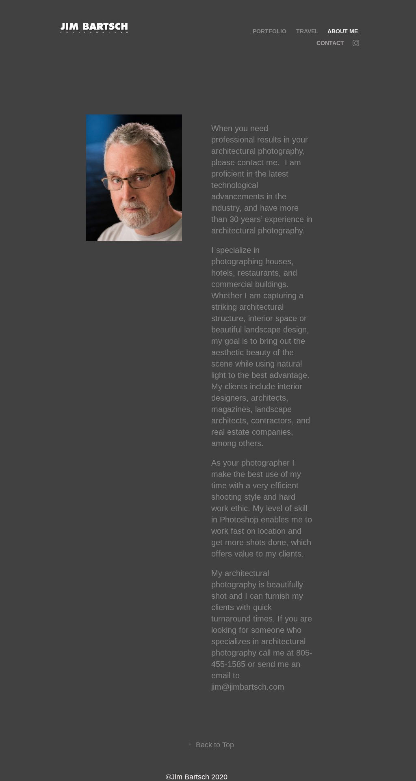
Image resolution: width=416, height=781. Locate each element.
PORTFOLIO (269, 31)
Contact (330, 43)
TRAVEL (307, 31)
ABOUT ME (342, 31)
